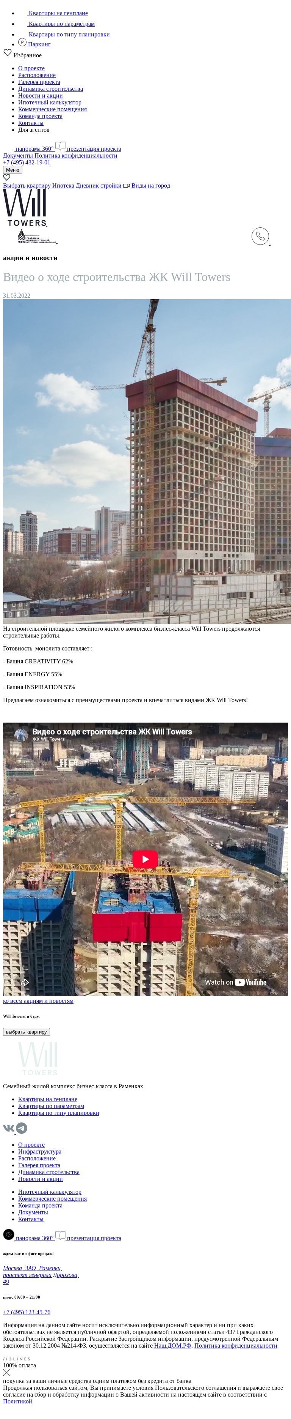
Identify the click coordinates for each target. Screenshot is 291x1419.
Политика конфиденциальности (75, 155)
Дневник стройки (99, 185)
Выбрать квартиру (27, 185)
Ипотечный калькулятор (49, 102)
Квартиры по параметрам (61, 24)
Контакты (31, 123)
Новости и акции (40, 95)
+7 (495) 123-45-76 (26, 1312)
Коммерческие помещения (52, 109)
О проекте (31, 68)
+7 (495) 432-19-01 (26, 162)
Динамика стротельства (49, 1172)
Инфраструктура (39, 1151)
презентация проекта (93, 148)
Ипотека (64, 185)
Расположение (37, 75)
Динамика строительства (50, 88)
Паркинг (39, 44)
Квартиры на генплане (57, 13)
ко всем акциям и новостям (38, 1001)
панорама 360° (34, 148)
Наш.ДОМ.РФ (172, 1345)
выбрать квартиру (26, 1032)
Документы (18, 155)
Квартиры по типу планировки (68, 34)
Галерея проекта (39, 82)
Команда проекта (40, 116)
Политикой (17, 1401)
